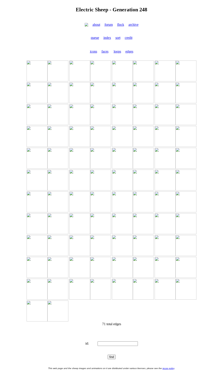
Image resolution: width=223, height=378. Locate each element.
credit (128, 38)
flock (120, 24)
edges (129, 51)
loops (117, 51)
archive (133, 24)
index (107, 38)
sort (117, 38)
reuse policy (168, 368)
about (96, 24)
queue (95, 38)
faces (104, 51)
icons (93, 51)
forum (109, 24)
